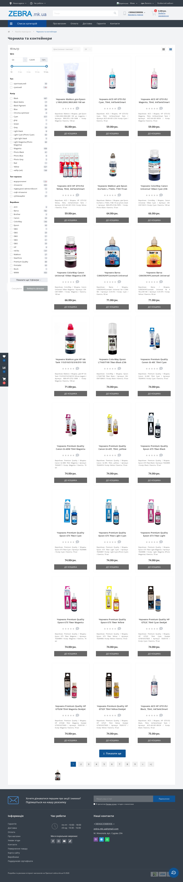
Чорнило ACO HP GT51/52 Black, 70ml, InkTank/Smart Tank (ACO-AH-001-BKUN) (154, 709)
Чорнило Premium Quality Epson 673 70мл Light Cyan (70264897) (112, 535)
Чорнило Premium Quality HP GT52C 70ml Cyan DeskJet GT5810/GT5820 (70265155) (154, 622)
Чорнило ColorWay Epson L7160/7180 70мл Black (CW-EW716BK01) (112, 362)
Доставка (87, 23)
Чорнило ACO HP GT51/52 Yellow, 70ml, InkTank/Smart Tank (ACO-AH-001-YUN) (70, 189)
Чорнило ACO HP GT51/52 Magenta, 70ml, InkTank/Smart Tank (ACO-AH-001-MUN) (154, 102)
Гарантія (101, 23)
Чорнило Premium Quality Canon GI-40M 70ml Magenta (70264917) (70, 449)
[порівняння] (85, 64)
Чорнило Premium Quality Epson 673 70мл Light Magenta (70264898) (154, 535)
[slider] (12, 66)
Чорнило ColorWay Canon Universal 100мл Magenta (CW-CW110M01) (70, 275)
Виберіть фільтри (35, 288)
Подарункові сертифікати (20, 861)
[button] (4, 381)
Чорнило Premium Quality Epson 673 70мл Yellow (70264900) (112, 622)
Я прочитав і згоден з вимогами (115, 804)
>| (151, 764)
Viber (96, 839)
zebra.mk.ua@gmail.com (106, 828)
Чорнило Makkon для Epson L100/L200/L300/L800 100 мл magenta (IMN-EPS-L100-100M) (70, 102)
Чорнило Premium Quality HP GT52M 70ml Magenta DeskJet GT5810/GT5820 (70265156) (70, 709)
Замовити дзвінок (135, 14)
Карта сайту (14, 852)
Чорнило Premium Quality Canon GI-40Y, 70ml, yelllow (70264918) (112, 449)
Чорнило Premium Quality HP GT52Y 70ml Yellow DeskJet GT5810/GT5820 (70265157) (112, 709)
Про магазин (59, 23)
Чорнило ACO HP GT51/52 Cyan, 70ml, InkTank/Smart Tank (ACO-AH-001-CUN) (112, 102)
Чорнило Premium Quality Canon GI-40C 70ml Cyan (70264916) (154, 362)
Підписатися (164, 799)
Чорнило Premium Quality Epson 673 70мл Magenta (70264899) (70, 622)
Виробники (13, 857)
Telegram (101, 839)
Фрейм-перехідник (23, 31)
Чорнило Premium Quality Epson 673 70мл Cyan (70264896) (70, 535)
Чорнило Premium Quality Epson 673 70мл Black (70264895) (154, 449)
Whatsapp (107, 839)
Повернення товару (17, 848)
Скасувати (17, 288)
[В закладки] (85, 60)
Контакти (115, 23)
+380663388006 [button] (103, 824)
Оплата (74, 23)
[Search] (115, 13)
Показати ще (113, 753)
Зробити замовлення (163, 14)
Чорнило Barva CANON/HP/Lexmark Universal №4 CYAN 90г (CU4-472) (112, 275)
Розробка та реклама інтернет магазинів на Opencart (30, 873)
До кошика (70, 133)
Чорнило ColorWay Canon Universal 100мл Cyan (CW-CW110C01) (154, 189)
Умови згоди (111, 804)
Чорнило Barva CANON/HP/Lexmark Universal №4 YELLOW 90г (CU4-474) (154, 275)
